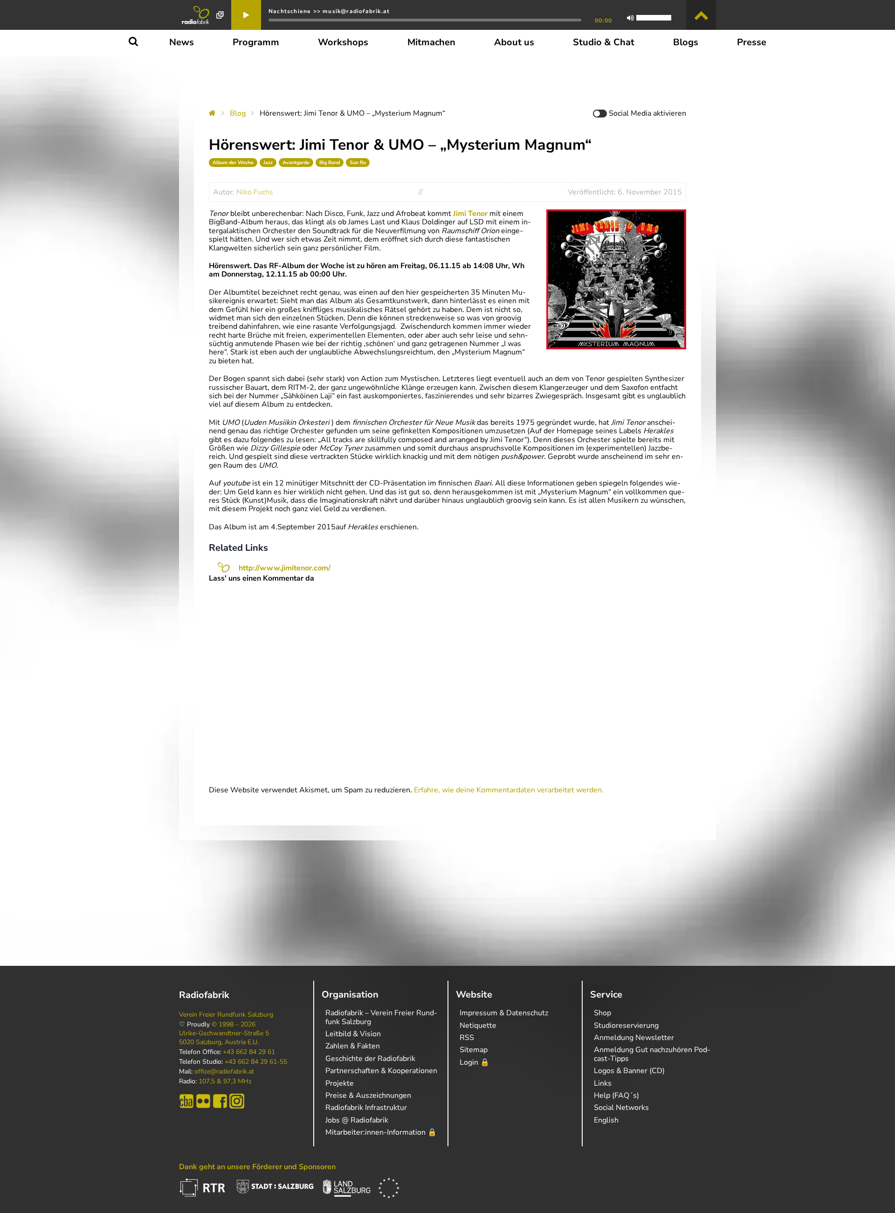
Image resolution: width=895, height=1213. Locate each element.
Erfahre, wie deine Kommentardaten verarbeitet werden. (509, 790)
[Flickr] (203, 1101)
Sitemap (474, 1050)
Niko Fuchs (254, 192)
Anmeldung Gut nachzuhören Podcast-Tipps (652, 1054)
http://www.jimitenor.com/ (284, 568)
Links (603, 1083)
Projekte (339, 1083)
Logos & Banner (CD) (629, 1071)
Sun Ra (358, 162)
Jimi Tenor (470, 213)
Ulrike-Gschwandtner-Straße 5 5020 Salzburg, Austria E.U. (224, 1037)
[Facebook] (220, 1101)
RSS (467, 1038)
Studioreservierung (626, 1025)
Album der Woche (233, 162)
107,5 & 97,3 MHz (225, 1081)
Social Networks (621, 1107)
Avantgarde (296, 162)
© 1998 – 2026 (233, 1024)
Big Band (329, 162)
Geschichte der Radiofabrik (370, 1059)
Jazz (268, 162)
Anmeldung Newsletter (634, 1038)
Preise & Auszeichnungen (368, 1095)
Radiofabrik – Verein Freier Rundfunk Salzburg (381, 1017)
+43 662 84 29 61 (249, 1052)
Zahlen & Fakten (352, 1046)
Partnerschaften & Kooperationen (381, 1071)
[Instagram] (236, 1101)
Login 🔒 (474, 1062)
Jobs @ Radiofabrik (356, 1120)
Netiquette (478, 1025)
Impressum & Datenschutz (504, 1013)
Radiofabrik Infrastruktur (366, 1107)
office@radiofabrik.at (224, 1071)
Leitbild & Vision (353, 1034)
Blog (238, 113)
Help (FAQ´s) (616, 1095)
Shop (602, 1013)
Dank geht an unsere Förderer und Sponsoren (257, 1167)
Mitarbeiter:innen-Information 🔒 (381, 1132)
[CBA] (186, 1101)
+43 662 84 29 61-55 (256, 1062)
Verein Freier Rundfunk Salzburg (226, 1015)
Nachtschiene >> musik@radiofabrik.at (329, 11)
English (606, 1120)
